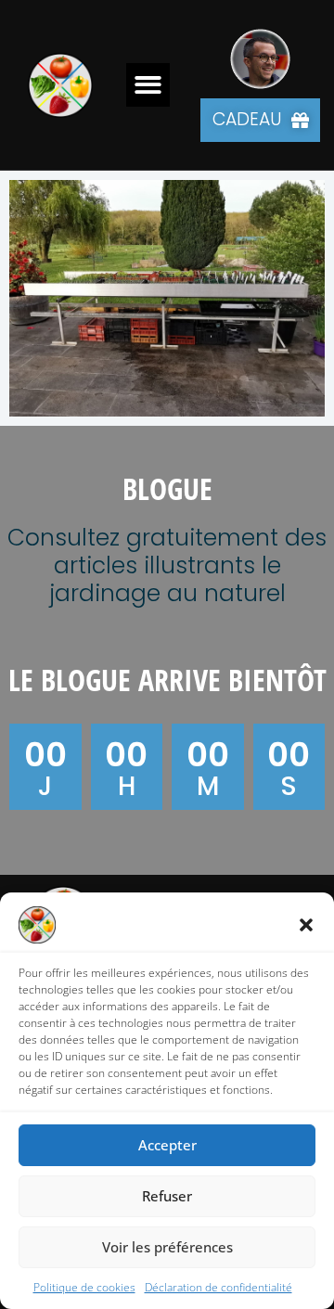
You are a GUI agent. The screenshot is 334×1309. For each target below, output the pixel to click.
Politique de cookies (84, 1287)
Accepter (167, 1145)
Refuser (167, 1196)
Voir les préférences (167, 1247)
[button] (306, 925)
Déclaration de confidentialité (218, 1287)
